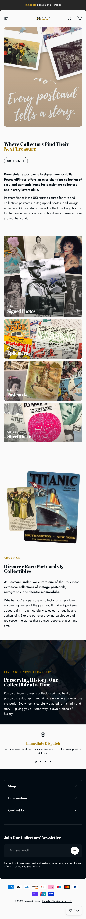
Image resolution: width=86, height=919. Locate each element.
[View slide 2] (40, 762)
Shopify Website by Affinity (57, 901)
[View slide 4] (50, 762)
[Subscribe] (75, 851)
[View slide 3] (45, 762)
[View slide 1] (35, 762)
